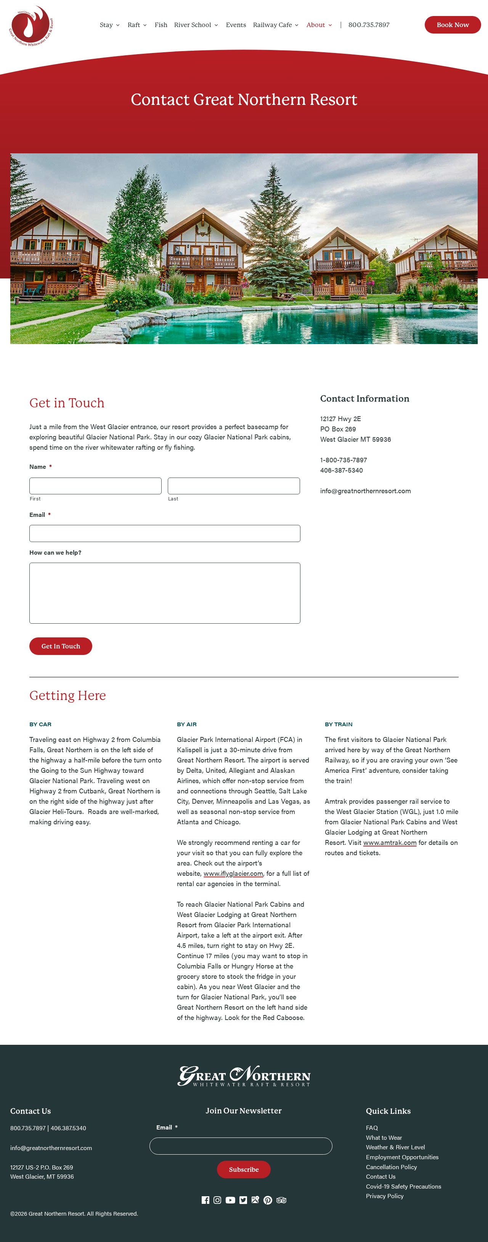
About (316, 25)
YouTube (230, 1203)
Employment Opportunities (402, 1156)
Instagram (217, 1203)
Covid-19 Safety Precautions (403, 1186)
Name (40, 466)
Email (40, 514)
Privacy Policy (385, 1195)
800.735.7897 (369, 25)
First (35, 498)
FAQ (372, 1127)
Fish (161, 25)
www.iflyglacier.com (233, 873)
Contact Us (381, 1176)
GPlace (255, 1203)
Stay (106, 25)
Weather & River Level (395, 1146)
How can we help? (55, 552)
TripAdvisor (281, 1203)
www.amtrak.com (390, 842)
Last (173, 498)
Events (236, 25)
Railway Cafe (272, 25)
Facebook (205, 1203)
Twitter (243, 1203)
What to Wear (384, 1137)
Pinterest (267, 1203)
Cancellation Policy (391, 1166)
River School (192, 25)
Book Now (453, 25)
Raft (134, 25)
